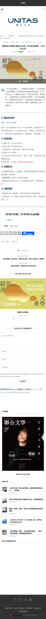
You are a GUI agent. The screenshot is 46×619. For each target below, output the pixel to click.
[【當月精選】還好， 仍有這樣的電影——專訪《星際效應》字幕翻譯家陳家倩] (4, 532)
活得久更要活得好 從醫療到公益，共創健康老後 (26, 499)
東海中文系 (15, 241)
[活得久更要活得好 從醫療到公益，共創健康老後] (4, 500)
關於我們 (8, 608)
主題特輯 (11, 36)
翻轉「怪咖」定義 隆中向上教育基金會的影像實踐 (26, 509)
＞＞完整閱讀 (8, 220)
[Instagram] (20, 599)
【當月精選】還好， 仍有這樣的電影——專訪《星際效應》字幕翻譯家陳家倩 (25, 532)
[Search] (44, 9)
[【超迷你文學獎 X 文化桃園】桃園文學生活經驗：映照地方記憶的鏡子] (23, 293)
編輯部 (21, 52)
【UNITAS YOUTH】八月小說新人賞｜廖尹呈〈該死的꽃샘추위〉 (25, 521)
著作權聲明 (23, 611)
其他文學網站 (19, 608)
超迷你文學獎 (4, 241)
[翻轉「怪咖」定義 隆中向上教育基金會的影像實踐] (4, 509)
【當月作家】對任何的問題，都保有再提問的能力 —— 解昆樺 (26, 489)
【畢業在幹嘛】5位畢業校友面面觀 (21, 214)
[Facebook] (15, 599)
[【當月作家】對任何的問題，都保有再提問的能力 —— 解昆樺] (4, 489)
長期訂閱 (37, 608)
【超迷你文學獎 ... (23, 312)
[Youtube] (25, 599)
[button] (2, 298)
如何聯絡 (28, 608)
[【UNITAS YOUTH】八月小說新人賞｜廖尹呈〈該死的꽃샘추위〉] (4, 521)
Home (23, 3)
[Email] (30, 599)
